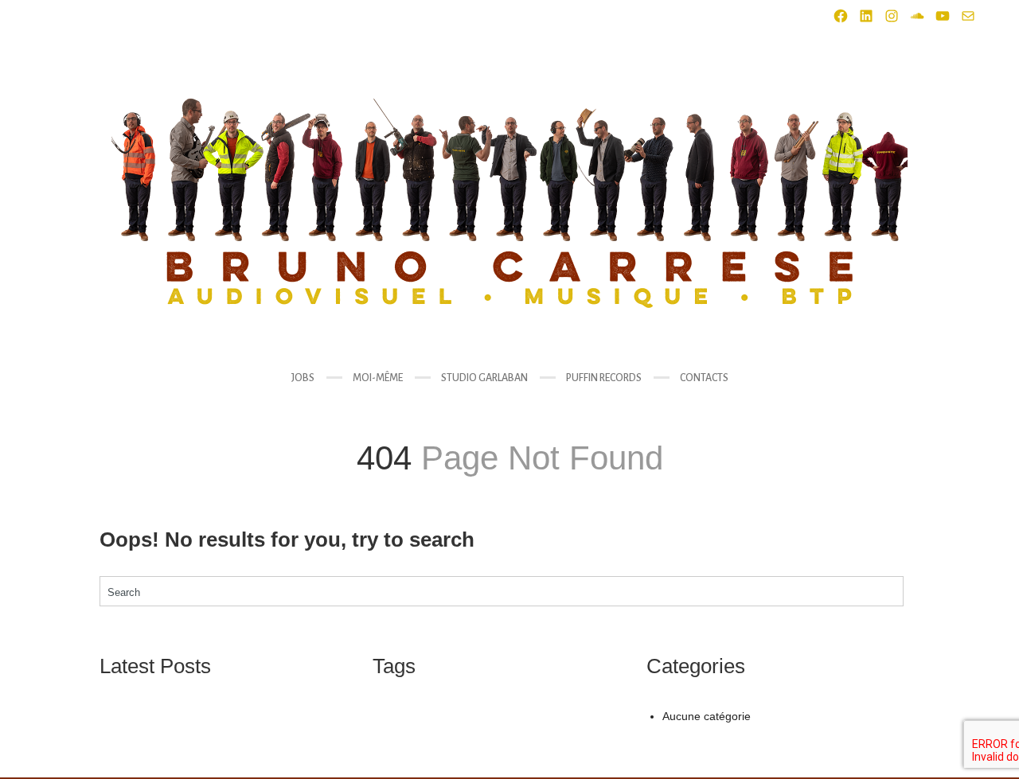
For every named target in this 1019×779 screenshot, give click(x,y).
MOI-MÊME (378, 378)
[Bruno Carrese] (509, 203)
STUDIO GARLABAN (484, 378)
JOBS (302, 378)
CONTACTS (704, 378)
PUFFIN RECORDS (604, 378)
